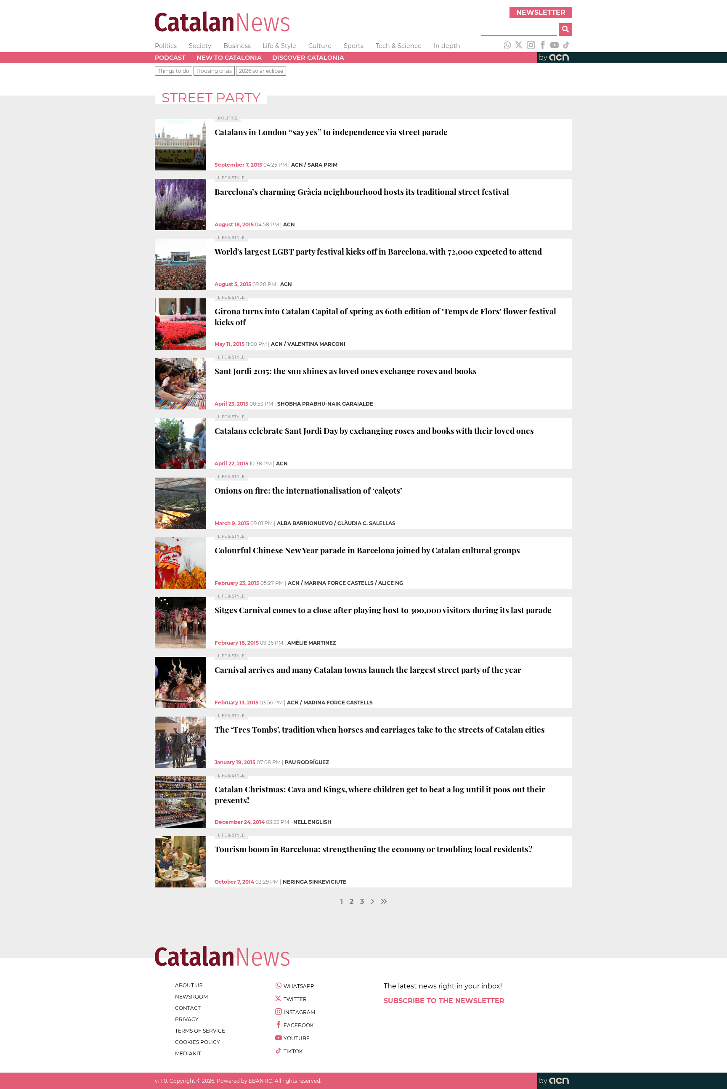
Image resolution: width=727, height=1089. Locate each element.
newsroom (191, 996)
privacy (187, 1019)
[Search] (565, 29)
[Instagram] (531, 46)
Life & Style (279, 46)
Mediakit (188, 1053)
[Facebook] (543, 46)
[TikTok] (566, 46)
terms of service (200, 1031)
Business (237, 46)
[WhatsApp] (507, 46)
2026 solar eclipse (261, 71)
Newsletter (540, 12)
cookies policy (197, 1042)
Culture (320, 46)
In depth (447, 46)
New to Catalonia (229, 57)
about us (188, 985)
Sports (354, 46)
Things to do (173, 71)
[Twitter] (519, 46)
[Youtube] (554, 46)
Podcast (170, 57)
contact (188, 1008)
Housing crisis (214, 71)
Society (200, 46)
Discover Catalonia (308, 57)
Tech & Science (399, 46)
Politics (166, 46)
